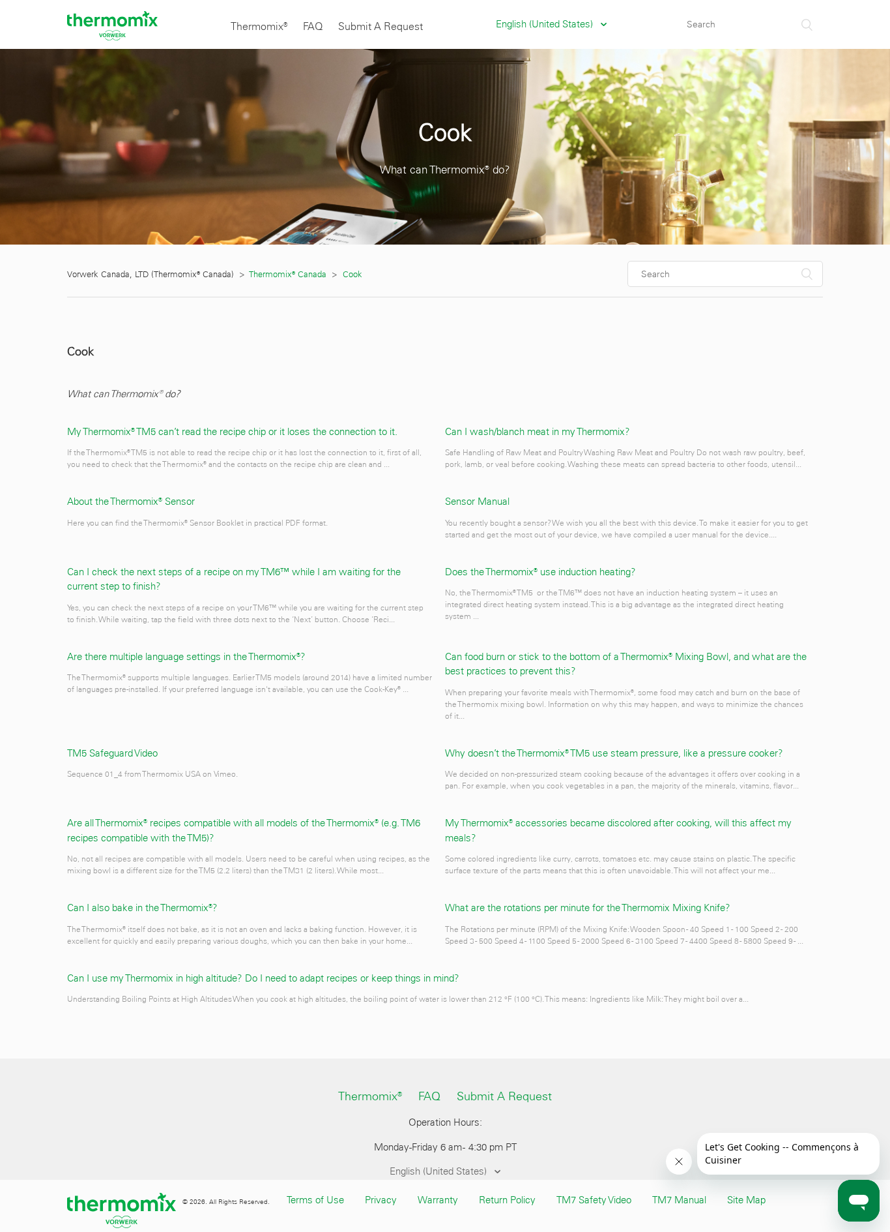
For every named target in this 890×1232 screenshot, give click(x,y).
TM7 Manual (679, 1200)
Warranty (438, 1200)
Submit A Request (380, 26)
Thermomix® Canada (288, 274)
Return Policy (507, 1200)
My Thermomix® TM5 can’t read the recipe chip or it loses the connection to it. (232, 432)
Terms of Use (315, 1200)
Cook (352, 274)
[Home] (112, 37)
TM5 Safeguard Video (112, 753)
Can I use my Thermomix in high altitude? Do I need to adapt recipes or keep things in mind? (263, 978)
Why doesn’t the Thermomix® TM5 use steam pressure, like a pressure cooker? (614, 753)
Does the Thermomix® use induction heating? (540, 572)
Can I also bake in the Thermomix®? (142, 908)
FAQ (313, 26)
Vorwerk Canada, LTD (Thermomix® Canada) (150, 274)
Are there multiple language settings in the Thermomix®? (186, 657)
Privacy (381, 1200)
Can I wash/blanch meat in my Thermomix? (537, 432)
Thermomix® (259, 26)
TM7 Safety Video (593, 1200)
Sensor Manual (477, 501)
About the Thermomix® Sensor (131, 501)
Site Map (746, 1200)
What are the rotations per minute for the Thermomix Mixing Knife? (587, 908)
